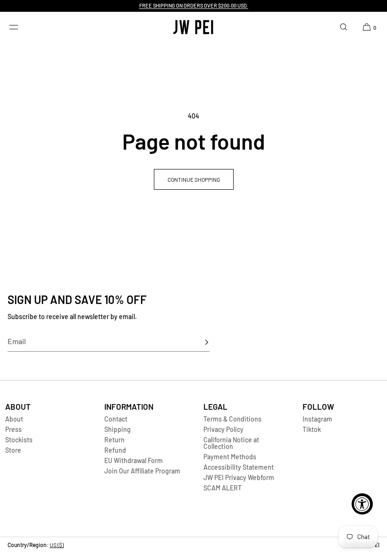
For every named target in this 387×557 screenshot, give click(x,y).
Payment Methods (229, 457)
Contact (115, 419)
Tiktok (312, 429)
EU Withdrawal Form (133, 460)
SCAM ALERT (222, 488)
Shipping (117, 429)
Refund (115, 450)
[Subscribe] (198, 342)
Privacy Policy (223, 429)
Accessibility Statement (238, 467)
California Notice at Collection (231, 443)
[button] (343, 27)
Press (13, 429)
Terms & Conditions (232, 419)
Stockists (19, 440)
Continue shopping (194, 179)
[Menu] (20, 27)
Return (114, 440)
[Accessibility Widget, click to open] (362, 504)
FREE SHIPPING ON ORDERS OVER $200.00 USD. (193, 5)
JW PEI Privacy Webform (238, 477)
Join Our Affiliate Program (142, 471)
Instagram (317, 419)
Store (13, 450)
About (14, 419)
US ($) (57, 544)
